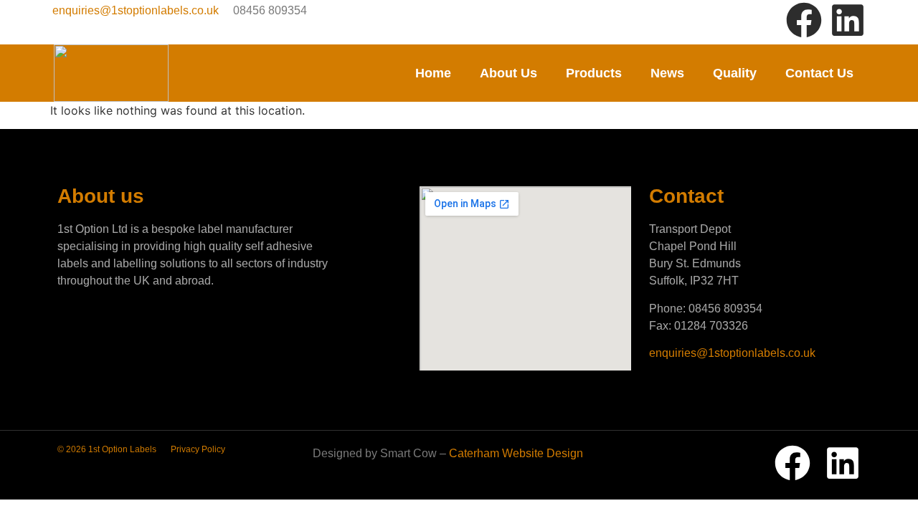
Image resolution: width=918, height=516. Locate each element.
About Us (508, 73)
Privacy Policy (198, 449)
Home (433, 73)
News (667, 73)
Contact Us (819, 73)
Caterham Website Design (516, 453)
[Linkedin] (848, 20)
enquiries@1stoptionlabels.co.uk (135, 10)
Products (594, 73)
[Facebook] (804, 20)
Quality (735, 73)
